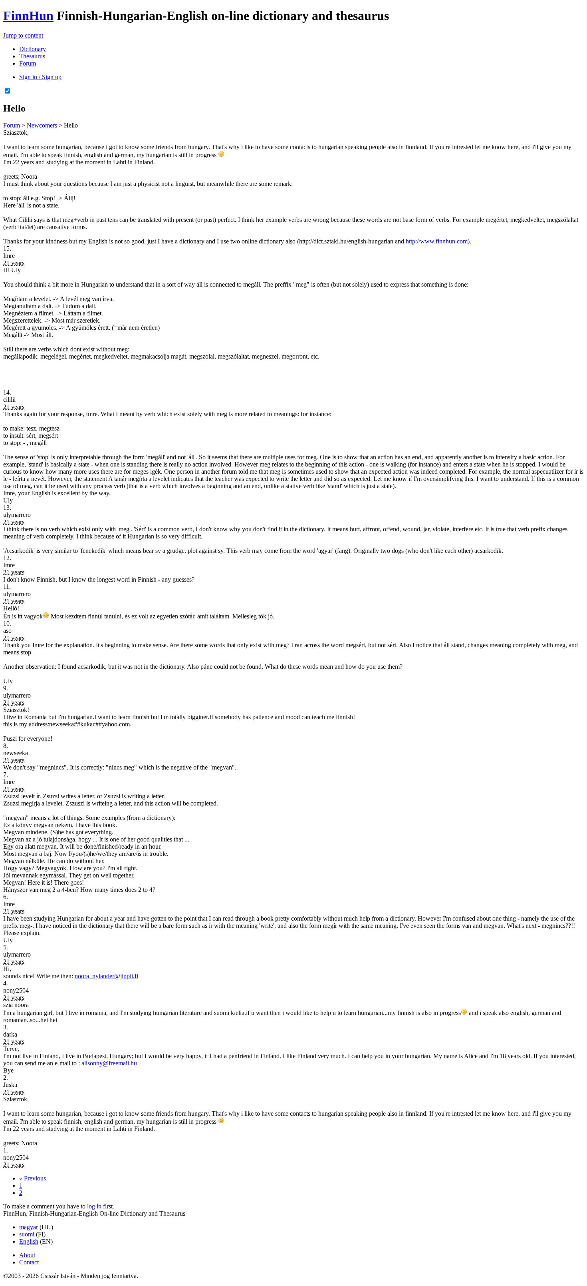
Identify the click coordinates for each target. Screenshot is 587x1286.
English (28, 1241)
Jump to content (23, 35)
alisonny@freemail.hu (109, 1063)
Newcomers (42, 125)
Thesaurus (32, 56)
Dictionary (32, 49)
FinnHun (28, 15)
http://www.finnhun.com (437, 241)
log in (94, 1206)
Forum (27, 63)
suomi (26, 1234)
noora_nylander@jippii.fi (106, 976)
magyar (28, 1227)
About (27, 1255)
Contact (29, 1262)
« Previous (32, 1178)
